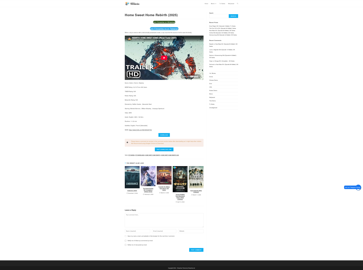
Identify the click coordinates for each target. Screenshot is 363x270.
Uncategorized (213, 108)
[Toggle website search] (238, 3)
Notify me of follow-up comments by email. (140, 240)
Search (211, 13)
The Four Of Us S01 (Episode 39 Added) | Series (222, 28)
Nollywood (212, 97)
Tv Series (211, 104)
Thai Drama (212, 101)
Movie (211, 94)
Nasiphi (211, 44)
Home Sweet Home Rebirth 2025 (170, 155)
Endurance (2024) (132, 190)
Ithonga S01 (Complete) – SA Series (225, 61)
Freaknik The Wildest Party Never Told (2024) (164, 188)
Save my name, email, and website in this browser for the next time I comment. (151, 236)
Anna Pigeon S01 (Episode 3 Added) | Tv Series (222, 26)
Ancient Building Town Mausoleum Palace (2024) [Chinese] (180, 197)
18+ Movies (212, 73)
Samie (211, 55)
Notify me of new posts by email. (137, 245)
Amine (211, 77)
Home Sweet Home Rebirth (152, 155)
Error (210, 83)
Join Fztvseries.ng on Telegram (164, 28)
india (210, 87)
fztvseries (131, 155)
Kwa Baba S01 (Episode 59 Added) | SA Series (222, 30)
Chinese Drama (213, 80)
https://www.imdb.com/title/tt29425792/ (140, 130)
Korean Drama (213, 90)
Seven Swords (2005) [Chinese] (196, 191)
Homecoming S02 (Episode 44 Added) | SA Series (223, 35)
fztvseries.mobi (140, 155)
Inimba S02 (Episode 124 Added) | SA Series (221, 33)
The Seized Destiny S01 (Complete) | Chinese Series (148, 190)
